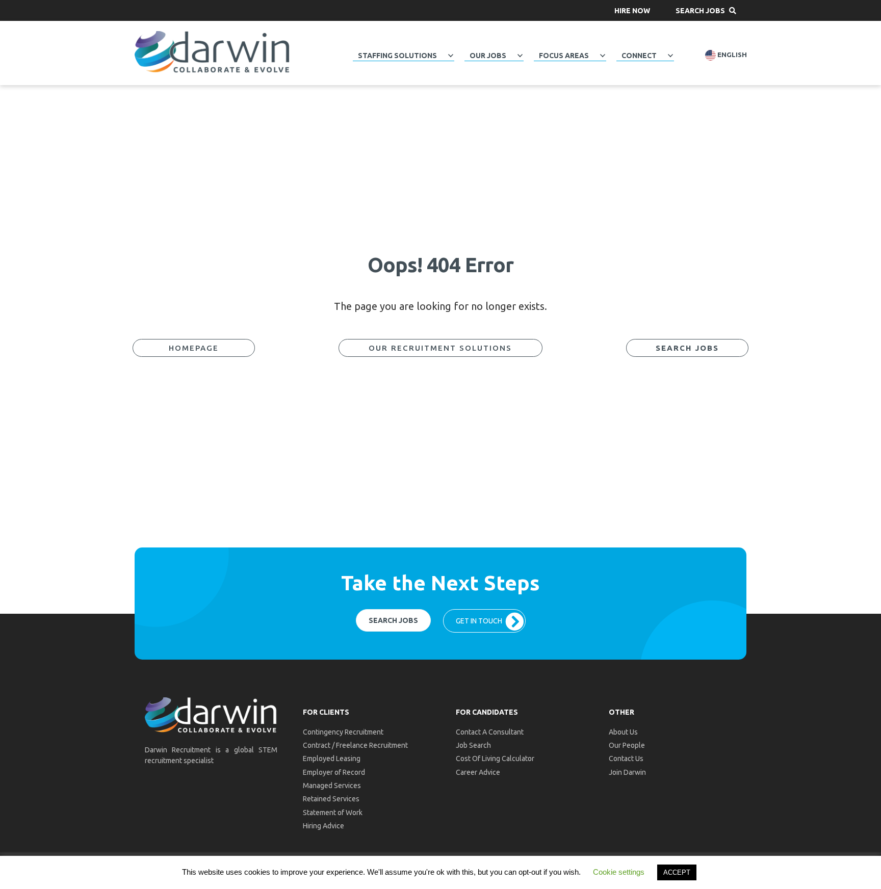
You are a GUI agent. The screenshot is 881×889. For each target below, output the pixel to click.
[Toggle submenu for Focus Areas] (602, 55)
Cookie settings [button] (618, 872)
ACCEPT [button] (676, 872)
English (731, 55)
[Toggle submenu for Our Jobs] (520, 55)
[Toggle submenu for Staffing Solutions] (450, 55)
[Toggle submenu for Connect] (670, 55)
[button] (632, 10)
